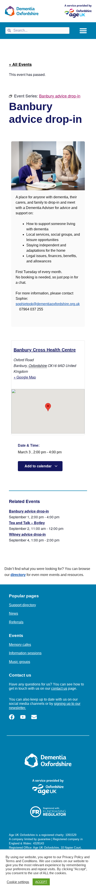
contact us (59, 688)
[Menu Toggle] (83, 30)
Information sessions (25, 653)
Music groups (19, 662)
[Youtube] (23, 717)
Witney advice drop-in (27, 534)
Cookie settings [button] (18, 882)
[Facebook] (12, 717)
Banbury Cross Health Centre (45, 349)
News (13, 613)
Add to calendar (38, 465)
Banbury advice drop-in (29, 511)
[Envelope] (34, 717)
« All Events (20, 64)
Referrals (16, 622)
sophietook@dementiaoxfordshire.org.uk (48, 304)
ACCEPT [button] (41, 882)
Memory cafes (20, 645)
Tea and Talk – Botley (27, 522)
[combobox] (37, 30)
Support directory (22, 605)
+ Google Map (25, 377)
